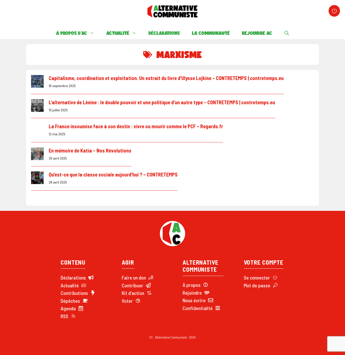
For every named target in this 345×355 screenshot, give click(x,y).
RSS (64, 316)
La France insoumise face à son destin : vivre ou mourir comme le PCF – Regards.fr (136, 126)
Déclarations (164, 33)
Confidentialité (198, 308)
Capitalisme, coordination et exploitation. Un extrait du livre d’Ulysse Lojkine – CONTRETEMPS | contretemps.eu (166, 78)
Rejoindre (192, 293)
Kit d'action (133, 293)
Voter (127, 301)
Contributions (74, 293)
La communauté (211, 33)
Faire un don (134, 277)
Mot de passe (257, 285)
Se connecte (256, 277)
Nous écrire (194, 300)
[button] (286, 33)
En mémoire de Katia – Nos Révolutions (90, 150)
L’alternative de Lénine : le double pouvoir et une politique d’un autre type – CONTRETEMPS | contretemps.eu (162, 102)
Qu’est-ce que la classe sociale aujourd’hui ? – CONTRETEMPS (113, 174)
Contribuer (132, 285)
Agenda (68, 308)
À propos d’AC (71, 33)
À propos (192, 285)
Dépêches (70, 301)
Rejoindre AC (257, 33)
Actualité (117, 33)
